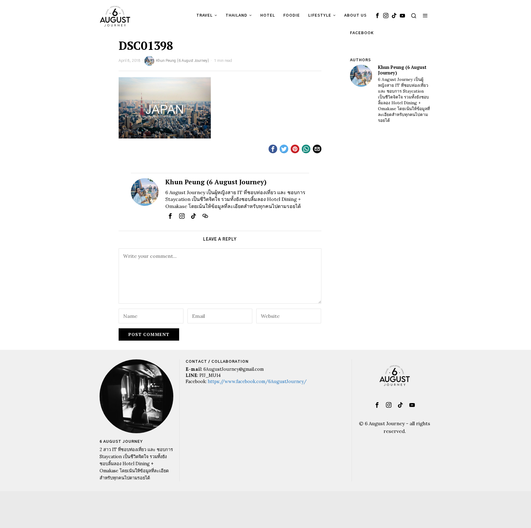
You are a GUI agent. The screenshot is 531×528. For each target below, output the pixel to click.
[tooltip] (377, 15)
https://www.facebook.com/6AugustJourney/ (257, 381)
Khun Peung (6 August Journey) (182, 60)
